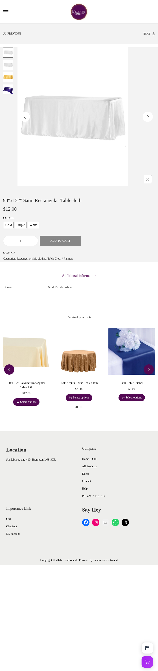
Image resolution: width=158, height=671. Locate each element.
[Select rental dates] (147, 648)
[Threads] (125, 522)
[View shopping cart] (147, 662)
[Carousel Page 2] (81, 407)
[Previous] (25, 117)
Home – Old (89, 459)
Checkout (11, 526)
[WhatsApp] (115, 522)
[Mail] (105, 522)
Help (85, 488)
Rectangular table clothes (31, 258)
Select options (28, 401)
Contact (86, 481)
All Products (89, 466)
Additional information (79, 276)
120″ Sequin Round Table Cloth (79, 383)
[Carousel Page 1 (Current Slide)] (77, 407)
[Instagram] (95, 522)
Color (8, 217)
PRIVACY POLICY (93, 496)
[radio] (8, 225)
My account (13, 533)
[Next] (148, 117)
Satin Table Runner (132, 383)
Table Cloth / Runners (60, 258)
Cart (8, 519)
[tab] (79, 275)
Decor (85, 473)
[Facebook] (85, 522)
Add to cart (60, 240)
